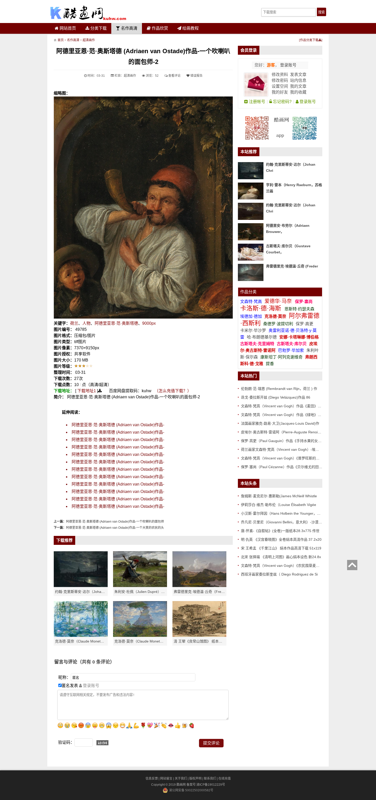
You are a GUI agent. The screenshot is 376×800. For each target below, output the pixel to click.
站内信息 (298, 80)
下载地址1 (86, 391)
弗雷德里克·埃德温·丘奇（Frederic (201, 592)
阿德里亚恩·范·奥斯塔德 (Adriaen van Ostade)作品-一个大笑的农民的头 (115, 527)
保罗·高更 (304, 324)
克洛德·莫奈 (275, 316)
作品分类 (248, 292)
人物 (86, 323)
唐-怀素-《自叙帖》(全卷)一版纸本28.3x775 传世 (280, 531)
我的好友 (280, 92)
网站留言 (166, 778)
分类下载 (98, 28)
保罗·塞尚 (304, 301)
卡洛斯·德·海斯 (261, 308)
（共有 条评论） (96, 661)
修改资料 (280, 74)
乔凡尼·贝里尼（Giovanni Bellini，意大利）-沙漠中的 (283, 522)
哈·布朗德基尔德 (262, 337)
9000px (149, 323)
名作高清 (128, 28)
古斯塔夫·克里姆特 (257, 344)
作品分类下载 (309, 40)
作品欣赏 (159, 28)
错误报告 (196, 75)
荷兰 (74, 323)
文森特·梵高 (251, 301)
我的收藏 (298, 92)
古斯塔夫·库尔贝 (292, 344)
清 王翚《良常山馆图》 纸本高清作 (201, 641)
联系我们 (210, 778)
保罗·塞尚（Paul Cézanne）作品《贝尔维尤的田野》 (283, 467)
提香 (270, 364)
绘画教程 (190, 28)
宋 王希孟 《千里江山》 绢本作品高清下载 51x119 (281, 548)
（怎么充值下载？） (172, 391)
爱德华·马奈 (278, 301)
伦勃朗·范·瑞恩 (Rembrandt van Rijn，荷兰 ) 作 (279, 389)
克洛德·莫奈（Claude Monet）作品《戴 (146, 641)
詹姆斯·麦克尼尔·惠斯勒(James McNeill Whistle (279, 496)
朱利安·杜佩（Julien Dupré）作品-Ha (144, 592)
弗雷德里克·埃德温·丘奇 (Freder (292, 266)
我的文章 (298, 86)
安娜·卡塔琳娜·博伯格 (299, 337)
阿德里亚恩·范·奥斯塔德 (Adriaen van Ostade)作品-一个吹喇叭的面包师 (115, 521)
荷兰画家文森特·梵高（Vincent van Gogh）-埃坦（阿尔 (285, 449)
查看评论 (174, 75)
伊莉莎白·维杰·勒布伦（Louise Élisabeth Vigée (278, 505)
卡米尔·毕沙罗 (253, 330)
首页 (61, 40)
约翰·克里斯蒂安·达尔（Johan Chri (83, 592)
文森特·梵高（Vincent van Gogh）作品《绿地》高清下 (284, 415)
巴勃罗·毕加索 (291, 350)
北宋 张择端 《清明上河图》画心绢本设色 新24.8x (281, 557)
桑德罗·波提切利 (278, 324)
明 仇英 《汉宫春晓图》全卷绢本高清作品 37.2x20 (281, 539)
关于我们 (181, 778)
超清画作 (89, 40)
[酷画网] (88, 13)
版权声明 (195, 778)
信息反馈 (152, 778)
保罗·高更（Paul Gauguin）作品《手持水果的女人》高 (285, 441)
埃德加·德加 (251, 316)
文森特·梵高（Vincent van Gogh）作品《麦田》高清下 (284, 406)
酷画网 (181, 784)
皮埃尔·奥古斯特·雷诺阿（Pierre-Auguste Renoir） (282, 432)
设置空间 (280, 86)
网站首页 (67, 28)
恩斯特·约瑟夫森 (299, 309)
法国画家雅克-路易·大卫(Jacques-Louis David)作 (280, 423)
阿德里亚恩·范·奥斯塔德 (116, 323)
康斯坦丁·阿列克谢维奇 (281, 357)
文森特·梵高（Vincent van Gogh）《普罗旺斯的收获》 (284, 458)
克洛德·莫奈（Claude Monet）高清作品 (86, 641)
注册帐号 (256, 101)
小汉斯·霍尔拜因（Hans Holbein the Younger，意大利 (284, 513)
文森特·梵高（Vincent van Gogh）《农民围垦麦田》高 (284, 566)
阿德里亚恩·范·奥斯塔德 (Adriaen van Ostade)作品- (118, 425)
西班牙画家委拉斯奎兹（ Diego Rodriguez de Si (279, 574)
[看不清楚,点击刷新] (102, 742)
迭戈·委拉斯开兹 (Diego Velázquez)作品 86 (275, 397)
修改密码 (280, 80)
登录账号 (287, 65)
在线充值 (224, 778)
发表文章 (298, 74)
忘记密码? (282, 101)
